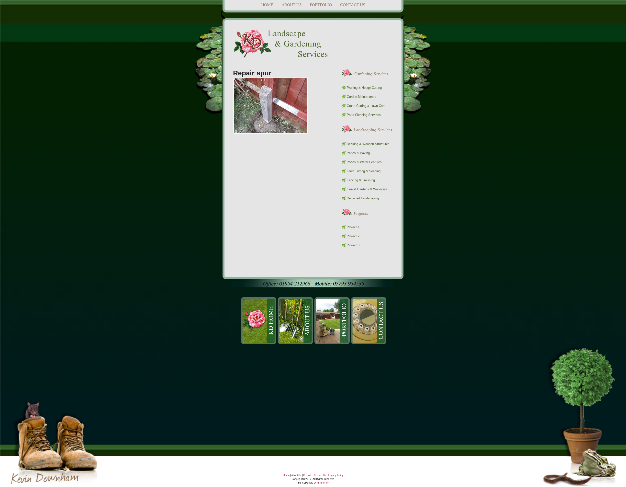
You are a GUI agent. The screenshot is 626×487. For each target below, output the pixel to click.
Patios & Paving (358, 153)
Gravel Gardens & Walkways (367, 189)
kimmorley (323, 482)
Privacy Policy (335, 475)
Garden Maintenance (361, 97)
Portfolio (307, 475)
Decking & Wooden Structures (368, 144)
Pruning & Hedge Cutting (364, 88)
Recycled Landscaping (363, 198)
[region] (313, 415)
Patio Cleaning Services (364, 115)
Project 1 (353, 227)
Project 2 (353, 236)
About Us (296, 475)
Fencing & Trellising (361, 180)
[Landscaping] (282, 56)
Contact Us (320, 475)
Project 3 (353, 245)
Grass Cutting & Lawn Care (366, 106)
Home (286, 475)
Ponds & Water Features (364, 162)
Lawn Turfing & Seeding (363, 171)
